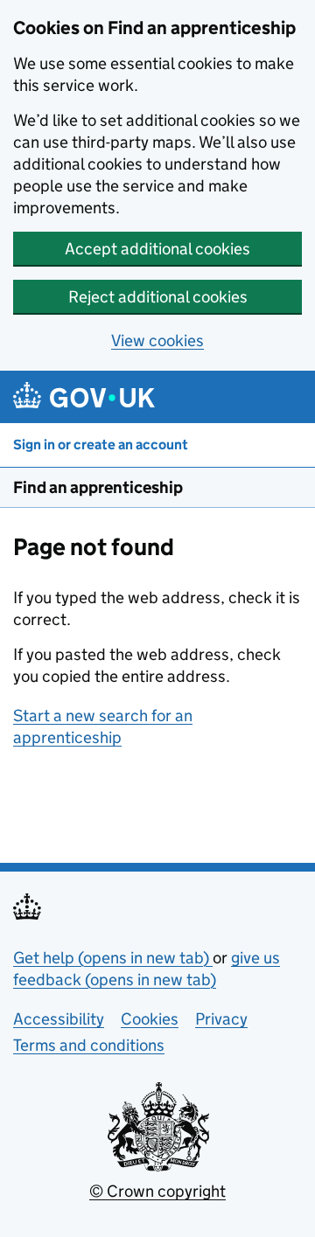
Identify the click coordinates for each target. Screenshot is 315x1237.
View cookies (157, 340)
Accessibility (58, 1019)
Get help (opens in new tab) (113, 958)
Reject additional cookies (158, 297)
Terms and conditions (88, 1045)
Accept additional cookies (157, 249)
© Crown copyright (157, 1191)
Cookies (149, 1019)
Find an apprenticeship (98, 487)
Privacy (221, 1019)
